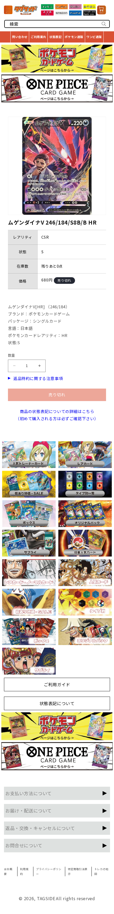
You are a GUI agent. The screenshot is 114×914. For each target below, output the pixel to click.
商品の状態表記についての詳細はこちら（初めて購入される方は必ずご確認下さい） (57, 414)
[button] (8, 10)
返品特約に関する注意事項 (38, 378)
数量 (11, 355)
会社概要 (8, 871)
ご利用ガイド (57, 684)
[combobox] (57, 24)
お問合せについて (23, 845)
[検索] (104, 24)
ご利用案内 (38, 37)
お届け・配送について (28, 810)
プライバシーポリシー (48, 871)
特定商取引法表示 (77, 871)
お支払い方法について (28, 793)
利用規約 (24, 871)
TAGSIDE (46, 898)
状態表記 (55, 37)
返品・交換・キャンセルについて (40, 828)
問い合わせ (20, 37)
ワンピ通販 (94, 37)
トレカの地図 (101, 871)
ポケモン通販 (74, 37)
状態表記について (57, 703)
